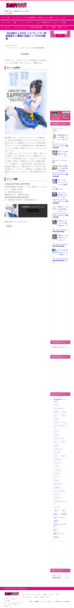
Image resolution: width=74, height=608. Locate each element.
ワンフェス (57, 507)
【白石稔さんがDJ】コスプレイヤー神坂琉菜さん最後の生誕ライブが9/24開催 (26, 36)
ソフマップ (57, 463)
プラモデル (57, 487)
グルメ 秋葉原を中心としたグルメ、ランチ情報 (51, 22)
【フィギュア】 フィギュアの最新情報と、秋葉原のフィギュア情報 (32, 17)
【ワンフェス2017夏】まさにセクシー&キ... (62, 195)
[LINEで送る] (25, 54)
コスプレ (56, 445)
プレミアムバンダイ (59, 491)
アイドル (56, 405)
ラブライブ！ (57, 498)
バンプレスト (57, 470)
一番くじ (56, 510)
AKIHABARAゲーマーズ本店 (60, 400)
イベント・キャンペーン (26, 22)
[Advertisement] (60, 75)
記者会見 (56, 537)
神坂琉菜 (8, 226)
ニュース (60, 128)
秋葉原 (55, 521)
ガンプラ (56, 422)
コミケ (55, 456)
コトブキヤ (57, 452)
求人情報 (67, 601)
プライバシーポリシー (47, 601)
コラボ (63, 456)
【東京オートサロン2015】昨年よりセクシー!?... (63, 209)
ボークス (56, 494)
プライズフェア (58, 484)
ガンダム (56, 419)
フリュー (56, 477)
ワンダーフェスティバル (60, 502)
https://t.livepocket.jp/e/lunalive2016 (17, 197)
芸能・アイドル (63, 27)
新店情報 (63, 514)
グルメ (55, 442)
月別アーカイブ (57, 575)
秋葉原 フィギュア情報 (59, 525)
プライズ (56, 480)
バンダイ (56, 466)
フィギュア (57, 473)
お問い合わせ (58, 601)
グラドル (56, 431)
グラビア (56, 435)
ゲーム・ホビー (6, 22)
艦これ (55, 530)
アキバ (64, 412)
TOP (30, 601)
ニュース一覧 (5, 17)
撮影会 (55, 514)
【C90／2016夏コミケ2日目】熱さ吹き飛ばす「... (63, 168)
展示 (63, 510)
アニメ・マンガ (60, 17)
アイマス (56, 412)
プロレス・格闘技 (50, 27)
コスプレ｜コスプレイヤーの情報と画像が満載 (28, 27)
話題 (14, 22)
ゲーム (63, 442)
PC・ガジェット (6, 27)
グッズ (64, 422)
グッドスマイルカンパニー (60, 427)
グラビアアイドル (59, 438)
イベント (63, 415)
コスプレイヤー (58, 449)
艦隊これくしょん (59, 533)
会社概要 (36, 601)
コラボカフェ (57, 459)
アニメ (55, 415)
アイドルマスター (59, 408)
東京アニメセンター (59, 517)
